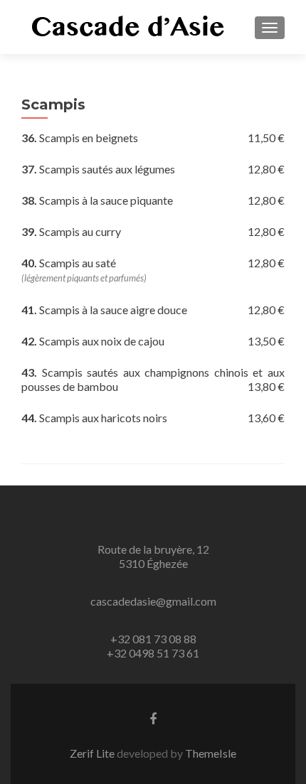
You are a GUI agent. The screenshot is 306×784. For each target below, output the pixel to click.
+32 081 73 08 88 (153, 638)
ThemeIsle (210, 753)
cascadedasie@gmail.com (153, 601)
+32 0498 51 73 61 (153, 653)
